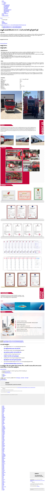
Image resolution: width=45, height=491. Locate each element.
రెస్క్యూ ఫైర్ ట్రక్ (6, 7)
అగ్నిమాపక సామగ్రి (6, 11)
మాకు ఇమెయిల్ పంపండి (3, 43)
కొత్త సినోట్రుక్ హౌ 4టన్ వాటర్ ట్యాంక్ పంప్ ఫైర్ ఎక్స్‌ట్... (12, 359)
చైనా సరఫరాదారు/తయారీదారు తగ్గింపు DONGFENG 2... (13, 363)
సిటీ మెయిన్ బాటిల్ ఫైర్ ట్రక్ (7, 9)
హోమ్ (3, 21)
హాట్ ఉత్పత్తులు (18, 377)
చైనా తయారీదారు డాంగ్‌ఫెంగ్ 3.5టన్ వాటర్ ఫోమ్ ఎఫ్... (13, 352)
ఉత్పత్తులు (3, 22)
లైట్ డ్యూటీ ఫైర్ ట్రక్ (6, 10)
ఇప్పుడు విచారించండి (3, 369)
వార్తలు (3, 14)
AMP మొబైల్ (26, 377)
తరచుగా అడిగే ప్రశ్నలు (5, 13)
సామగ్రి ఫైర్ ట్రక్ (6, 8)
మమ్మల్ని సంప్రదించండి (5, 15)
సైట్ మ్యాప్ (22, 377)
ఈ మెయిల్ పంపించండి (3, 379)
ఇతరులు (5, 12)
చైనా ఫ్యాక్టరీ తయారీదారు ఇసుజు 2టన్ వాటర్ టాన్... (12, 348)
